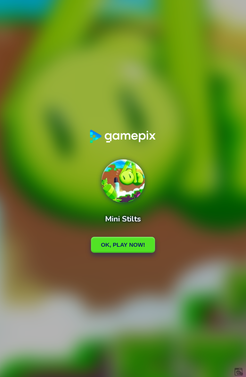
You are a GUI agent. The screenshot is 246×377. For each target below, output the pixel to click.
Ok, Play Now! (123, 245)
